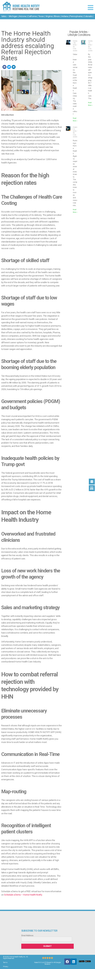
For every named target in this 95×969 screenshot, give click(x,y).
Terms (5, 962)
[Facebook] (67, 962)
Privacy (5, 966)
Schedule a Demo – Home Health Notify (23, 894)
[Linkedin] (74, 962)
